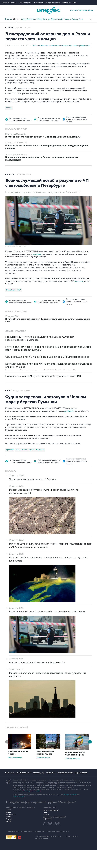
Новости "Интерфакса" (51, 810)
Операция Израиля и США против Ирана (75, 753)
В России (16, 19)
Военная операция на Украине (18, 752)
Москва (54, 19)
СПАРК (8, 812)
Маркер (9, 819)
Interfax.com (38, 3)
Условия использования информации (48, 836)
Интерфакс (48, 10)
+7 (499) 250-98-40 (70, 794)
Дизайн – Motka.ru (72, 836)
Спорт (39, 19)
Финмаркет (66, 3)
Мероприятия (81, 773)
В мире (23, 19)
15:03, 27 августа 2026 (23, 174)
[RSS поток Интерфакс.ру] (55, 823)
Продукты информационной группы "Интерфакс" (41, 802)
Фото (81, 19)
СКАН (45, 812)
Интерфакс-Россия (52, 3)
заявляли (79, 281)
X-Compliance (10, 814)
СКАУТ (8, 817)
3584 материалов (72, 758)
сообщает (37, 254)
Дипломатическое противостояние (45, 752)
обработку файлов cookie (31, 791)
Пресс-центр (38, 773)
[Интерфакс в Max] (58, 823)
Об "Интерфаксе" (25, 3)
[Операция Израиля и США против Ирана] (77, 749)
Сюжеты (74, 19)
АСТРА (8, 821)
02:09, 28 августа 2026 (21, 391)
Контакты (9, 773)
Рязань (9, 108)
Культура (46, 19)
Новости (67, 19)
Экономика (32, 19)
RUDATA (46, 815)
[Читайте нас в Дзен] (44, 823)
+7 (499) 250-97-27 (19, 796)
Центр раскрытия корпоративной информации (54, 818)
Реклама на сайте (65, 773)
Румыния (9, 450)
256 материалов (43, 757)
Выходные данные (41, 838)
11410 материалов (15, 757)
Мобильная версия (9, 3)
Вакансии (50, 773)
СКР (19, 290)
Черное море (21, 450)
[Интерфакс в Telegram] (48, 823)
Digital (60, 19)
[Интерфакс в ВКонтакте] (51, 823)
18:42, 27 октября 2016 (23, 28)
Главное (8, 19)
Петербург (10, 290)
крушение (40, 450)
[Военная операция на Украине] (19, 748)
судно (31, 450)
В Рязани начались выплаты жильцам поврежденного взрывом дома (61, 46)
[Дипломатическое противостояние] (48, 748)
